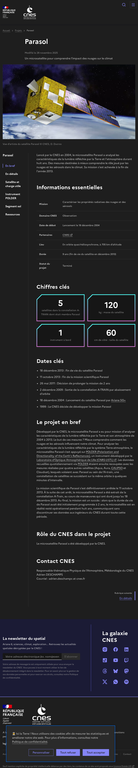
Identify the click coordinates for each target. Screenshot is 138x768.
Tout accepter (96, 752)
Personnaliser (41, 752)
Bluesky (116, 671)
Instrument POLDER (12, 196)
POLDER (83, 464)
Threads (105, 671)
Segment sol (13, 206)
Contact (127, 754)
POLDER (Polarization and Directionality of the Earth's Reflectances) (78, 454)
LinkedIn (126, 649)
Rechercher (123, 4)
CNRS (66, 235)
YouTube (116, 660)
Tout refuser (68, 752)
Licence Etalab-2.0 (122, 766)
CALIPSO (117, 468)
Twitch (126, 660)
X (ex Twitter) (105, 682)
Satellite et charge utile (13, 184)
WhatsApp (116, 682)
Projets (18, 30)
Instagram (105, 649)
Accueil (6, 30)
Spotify (126, 682)
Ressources (12, 214)
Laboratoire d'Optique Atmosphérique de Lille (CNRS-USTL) (75, 460)
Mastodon (126, 671)
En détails (11, 174)
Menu (133, 4)
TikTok (105, 660)
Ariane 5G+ (118, 400)
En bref (10, 166)
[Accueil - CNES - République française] (41, 714)
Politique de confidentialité (29, 742)
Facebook (116, 649)
